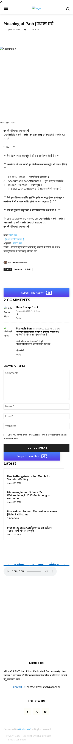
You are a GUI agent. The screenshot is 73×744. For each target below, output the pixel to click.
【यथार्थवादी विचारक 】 (14, 239)
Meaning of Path (23, 269)
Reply (18, 318)
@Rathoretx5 (24, 729)
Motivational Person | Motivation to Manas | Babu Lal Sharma (32, 513)
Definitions (12, 19)
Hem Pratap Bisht (27, 307)
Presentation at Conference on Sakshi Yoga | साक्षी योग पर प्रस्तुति (29, 529)
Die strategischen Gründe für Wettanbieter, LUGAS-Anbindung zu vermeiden (28, 495)
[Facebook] (26, 38)
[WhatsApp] (18, 38)
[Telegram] (42, 38)
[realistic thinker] (6, 262)
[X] (34, 38)
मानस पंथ (17, 243)
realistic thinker (19, 262)
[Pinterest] (50, 38)
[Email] (67, 38)
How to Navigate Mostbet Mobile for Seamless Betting (28, 478)
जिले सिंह (12, 235)
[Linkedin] (59, 38)
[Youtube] (45, 711)
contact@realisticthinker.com (43, 687)
